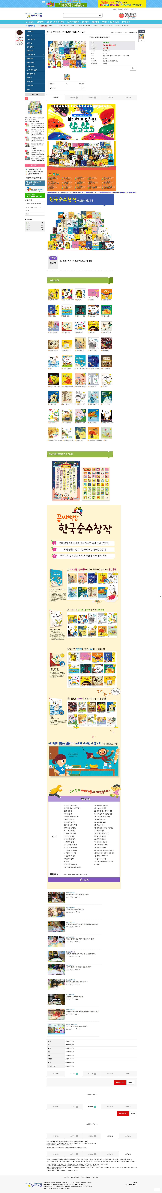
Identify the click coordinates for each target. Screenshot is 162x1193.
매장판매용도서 (133, 32)
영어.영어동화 (31, 74)
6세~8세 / (88, 25)
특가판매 (104, 21)
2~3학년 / (102, 25)
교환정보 (128, 97)
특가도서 (29, 77)
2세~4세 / (59, 25)
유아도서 (29, 35)
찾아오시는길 (114, 21)
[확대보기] (67, 84)
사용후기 (73, 97)
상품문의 (91, 97)
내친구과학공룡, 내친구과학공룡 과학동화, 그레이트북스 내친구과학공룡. (37, 131)
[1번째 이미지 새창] (67, 77)
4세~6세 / (73, 25)
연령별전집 (30, 58)
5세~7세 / (81, 25)
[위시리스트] (133, 68)
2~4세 (125, 32)
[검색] (100, 15)
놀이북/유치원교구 (73, 21)
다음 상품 (81, 84)
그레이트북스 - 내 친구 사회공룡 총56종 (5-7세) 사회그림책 (34, 118)
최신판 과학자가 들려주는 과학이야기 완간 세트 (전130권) (37, 145)
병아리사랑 (125, 21)
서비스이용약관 (75, 1177)
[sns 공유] (83, 88)
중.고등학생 (30, 47)
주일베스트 (35, 94)
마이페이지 (126, 9)
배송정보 (110, 97)
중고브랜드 (85, 21)
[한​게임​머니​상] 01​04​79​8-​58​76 (33, 203)
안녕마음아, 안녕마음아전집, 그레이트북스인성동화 (37, 138)
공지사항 (29, 200)
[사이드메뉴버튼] (160, 596)
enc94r (27, 210)
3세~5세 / (66, 25)
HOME (112, 32)
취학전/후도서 (31, 39)
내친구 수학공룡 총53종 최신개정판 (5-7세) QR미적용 (37, 124)
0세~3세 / (51, 25)
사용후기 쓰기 (120, 1082)
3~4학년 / (110, 25)
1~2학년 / (95, 25)
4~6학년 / (117, 25)
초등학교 (29, 43)
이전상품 (52, 84)
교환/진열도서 (31, 54)
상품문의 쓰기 (123, 1113)
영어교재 (61, 21)
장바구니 (134, 9)
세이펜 (29, 89)
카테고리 (30, 31)
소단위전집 (95, 21)
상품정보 (56, 97)
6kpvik (27, 213)
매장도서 (30, 22)
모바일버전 (95, 1177)
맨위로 (157, 1189)
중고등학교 (125, 25)
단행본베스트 (51, 21)
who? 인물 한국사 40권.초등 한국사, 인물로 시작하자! (38, 157)
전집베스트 (40, 21)
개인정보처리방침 (85, 1177)
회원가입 (120, 9)
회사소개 (66, 1177)
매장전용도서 (30, 62)
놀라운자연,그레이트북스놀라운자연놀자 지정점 (38, 151)
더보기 (130, 1082)
